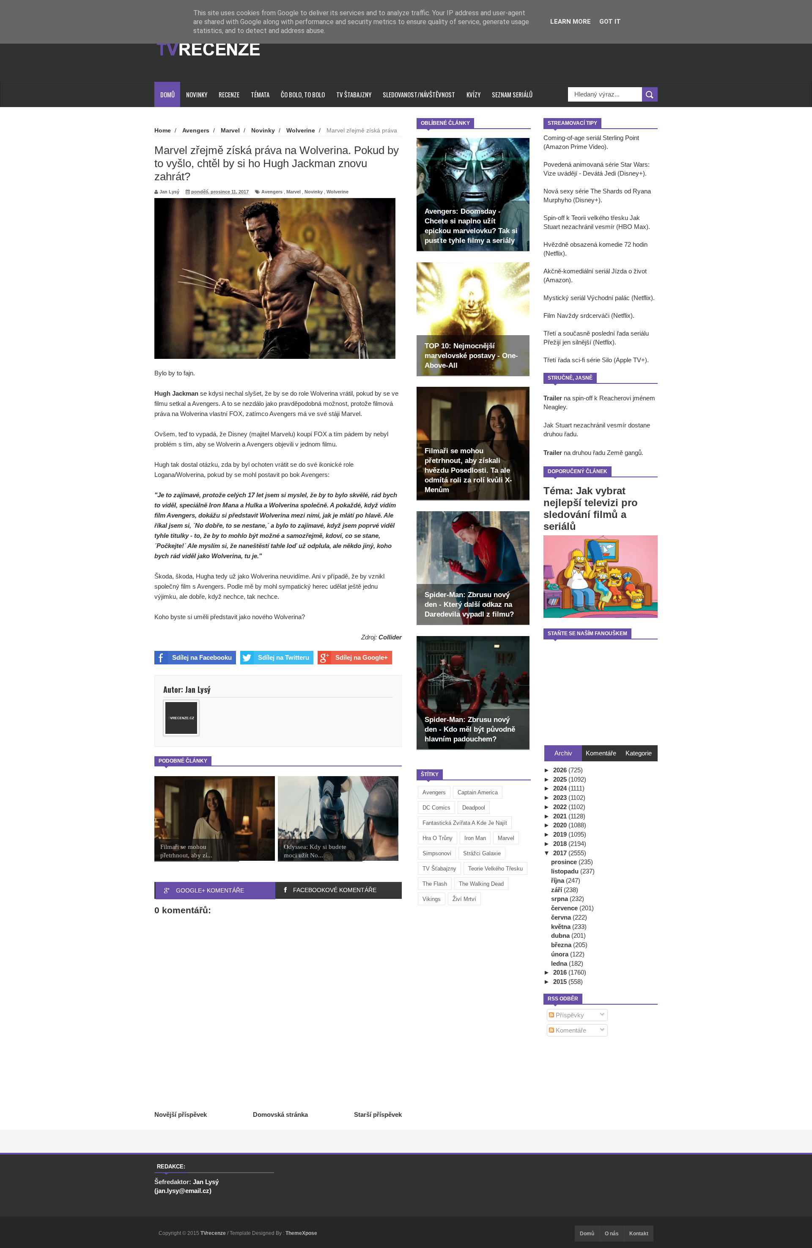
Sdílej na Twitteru (283, 657)
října (558, 880)
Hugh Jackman (176, 393)
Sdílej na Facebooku (202, 657)
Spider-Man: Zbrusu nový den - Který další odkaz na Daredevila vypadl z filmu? (469, 604)
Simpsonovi (436, 853)
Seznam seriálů (512, 94)
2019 (560, 834)
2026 (560, 770)
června (562, 917)
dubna (561, 935)
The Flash (434, 884)
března (562, 944)
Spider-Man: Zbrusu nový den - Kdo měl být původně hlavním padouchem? (470, 729)
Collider (390, 637)
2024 (560, 788)
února (560, 954)
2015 (560, 981)
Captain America (478, 792)
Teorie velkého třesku (495, 868)
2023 (560, 797)
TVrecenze (213, 1233)
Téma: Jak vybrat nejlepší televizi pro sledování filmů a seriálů (590, 508)
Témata (260, 94)
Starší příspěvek (378, 1114)
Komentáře (570, 1030)
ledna (560, 963)
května (561, 926)
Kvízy (473, 94)
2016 (560, 972)
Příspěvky (569, 1015)
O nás (612, 1234)
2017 (560, 853)
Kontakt (638, 1234)
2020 (560, 825)
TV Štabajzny (353, 94)
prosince (565, 861)
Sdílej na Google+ (361, 657)
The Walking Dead (481, 884)
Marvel (506, 838)
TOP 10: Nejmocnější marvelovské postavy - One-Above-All (471, 355)
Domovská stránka (280, 1114)
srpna (560, 898)
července (565, 908)
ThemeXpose (301, 1233)
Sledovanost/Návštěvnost (419, 94)
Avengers (434, 792)
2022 (560, 806)
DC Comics (436, 807)
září (557, 889)
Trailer (552, 398)
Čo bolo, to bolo (303, 94)
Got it (610, 21)
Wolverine (337, 191)
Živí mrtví (464, 899)
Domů (167, 94)
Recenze (229, 94)
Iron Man (475, 838)
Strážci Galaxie (482, 853)
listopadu (565, 871)
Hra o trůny (437, 838)
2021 (560, 816)
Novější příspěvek (180, 1114)
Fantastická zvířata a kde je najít (464, 823)
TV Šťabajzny (439, 868)
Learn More (570, 21)
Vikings (431, 899)
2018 (560, 843)
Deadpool (473, 807)
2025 (560, 779)
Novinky (196, 94)
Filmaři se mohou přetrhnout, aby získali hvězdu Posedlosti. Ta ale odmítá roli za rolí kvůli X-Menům (468, 470)
